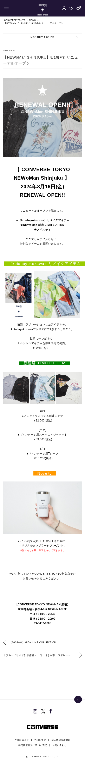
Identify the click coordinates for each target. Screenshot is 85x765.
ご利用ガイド (21, 740)
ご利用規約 (40, 740)
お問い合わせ (59, 745)
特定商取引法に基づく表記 (32, 745)
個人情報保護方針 (61, 740)
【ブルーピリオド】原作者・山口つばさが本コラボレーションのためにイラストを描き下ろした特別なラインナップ (42, 655)
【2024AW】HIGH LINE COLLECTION (32, 642)
